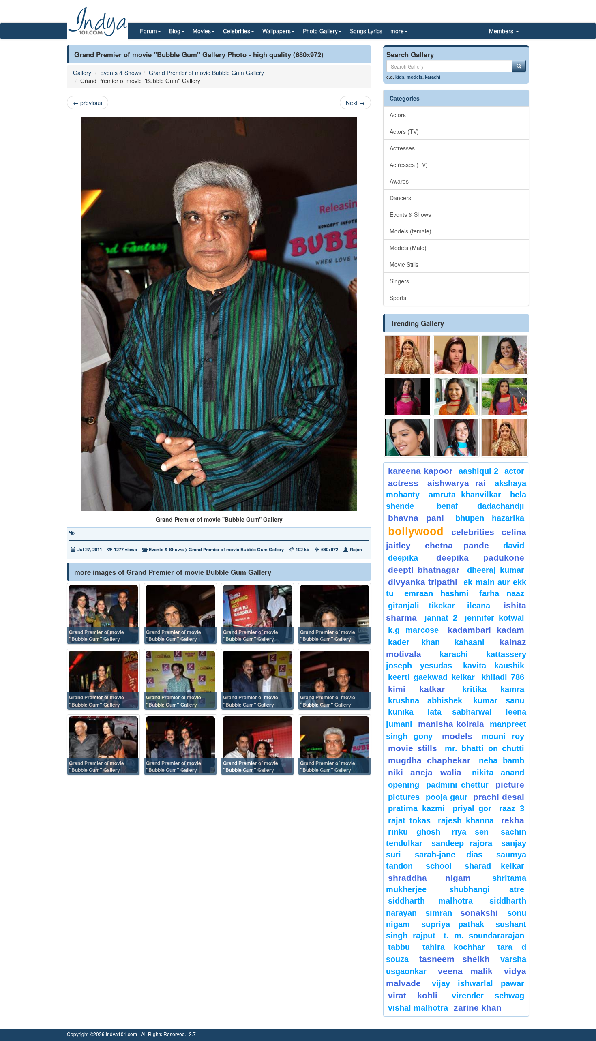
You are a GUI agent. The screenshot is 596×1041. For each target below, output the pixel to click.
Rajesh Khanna (466, 820)
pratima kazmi (416, 808)
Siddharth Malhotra (430, 900)
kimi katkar (416, 689)
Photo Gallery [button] (320, 31)
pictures (404, 797)
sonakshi (481, 912)
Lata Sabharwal (459, 711)
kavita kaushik (493, 665)
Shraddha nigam (429, 877)
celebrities (472, 532)
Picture (509, 784)
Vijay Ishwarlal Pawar (478, 983)
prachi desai (498, 796)
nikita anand (498, 772)
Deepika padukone (480, 557)
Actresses (402, 148)
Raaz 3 (511, 808)
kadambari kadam (486, 629)
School (439, 865)
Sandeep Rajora (461, 843)
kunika (401, 711)
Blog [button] (174, 31)
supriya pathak (452, 924)
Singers (399, 281)
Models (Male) (408, 248)
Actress (403, 483)
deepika (403, 557)
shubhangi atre (486, 889)
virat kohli (412, 995)
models (414, 76)
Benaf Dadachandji (481, 505)
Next (355, 103)
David (513, 545)
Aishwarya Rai (456, 483)
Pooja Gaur (446, 797)
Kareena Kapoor (420, 471)
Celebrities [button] (236, 31)
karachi (432, 76)
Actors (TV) (404, 131)
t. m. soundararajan (484, 935)
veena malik (465, 971)
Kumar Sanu (498, 700)
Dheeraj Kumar (495, 569)
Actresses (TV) (409, 165)
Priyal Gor (472, 808)
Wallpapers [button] (276, 31)
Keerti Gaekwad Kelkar (431, 677)
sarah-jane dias (448, 854)
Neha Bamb (501, 760)
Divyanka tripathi (422, 582)
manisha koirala (451, 723)
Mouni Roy (502, 736)
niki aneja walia (424, 772)
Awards (399, 181)
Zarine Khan (478, 1007)
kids (399, 76)
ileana (483, 605)
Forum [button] (148, 31)
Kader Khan (414, 642)
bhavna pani (416, 518)
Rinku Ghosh (414, 831)
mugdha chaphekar (429, 760)
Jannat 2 (440, 617)
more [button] (397, 31)
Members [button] (502, 31)
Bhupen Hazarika (489, 518)
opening (403, 784)
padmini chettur (457, 784)
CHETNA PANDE (457, 545)
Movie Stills (404, 264)
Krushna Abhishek (425, 700)
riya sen (474, 831)
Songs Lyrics (366, 31)
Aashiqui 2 (479, 471)
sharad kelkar (494, 865)
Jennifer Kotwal (494, 617)
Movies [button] (202, 31)
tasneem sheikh (454, 959)
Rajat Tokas (409, 820)
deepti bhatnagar (423, 569)
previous (87, 103)
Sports (398, 297)
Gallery (82, 73)
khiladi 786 (502, 677)
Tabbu (399, 946)
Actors (398, 115)
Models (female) (410, 231)
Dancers (400, 198)
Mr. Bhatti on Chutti (484, 748)
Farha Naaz (501, 593)
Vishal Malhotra (418, 1007)
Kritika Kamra (493, 689)
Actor (514, 471)
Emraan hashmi (436, 593)
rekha (512, 820)
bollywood (416, 531)
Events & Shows (120, 73)
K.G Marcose (413, 629)
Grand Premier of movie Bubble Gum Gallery (206, 73)
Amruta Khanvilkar (465, 494)
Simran (438, 912)
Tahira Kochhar (453, 946)
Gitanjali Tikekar (421, 605)
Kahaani (470, 642)
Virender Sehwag (488, 995)
